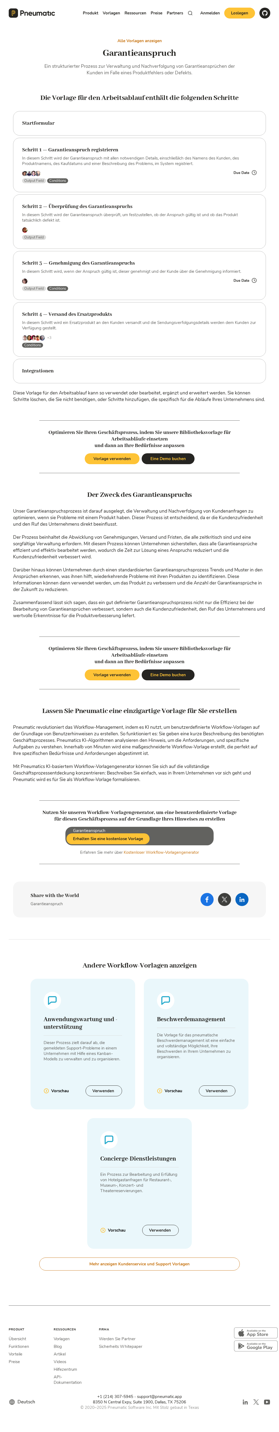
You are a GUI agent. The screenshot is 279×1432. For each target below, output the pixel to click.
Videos (60, 1361)
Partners (175, 13)
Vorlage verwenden (112, 458)
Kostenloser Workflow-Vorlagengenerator (161, 852)
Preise (156, 13)
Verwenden (103, 1091)
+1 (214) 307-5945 (115, 1396)
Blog (58, 1346)
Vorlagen (62, 1339)
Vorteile (15, 1354)
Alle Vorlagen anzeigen (139, 41)
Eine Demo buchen (168, 458)
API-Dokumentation (68, 1379)
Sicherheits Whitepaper (120, 1346)
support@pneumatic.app (159, 1396)
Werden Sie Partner (117, 1339)
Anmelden (210, 13)
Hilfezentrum (65, 1369)
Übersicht (17, 1339)
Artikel (60, 1354)
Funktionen (19, 1346)
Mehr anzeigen (139, 1264)
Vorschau (60, 1091)
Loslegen (239, 13)
